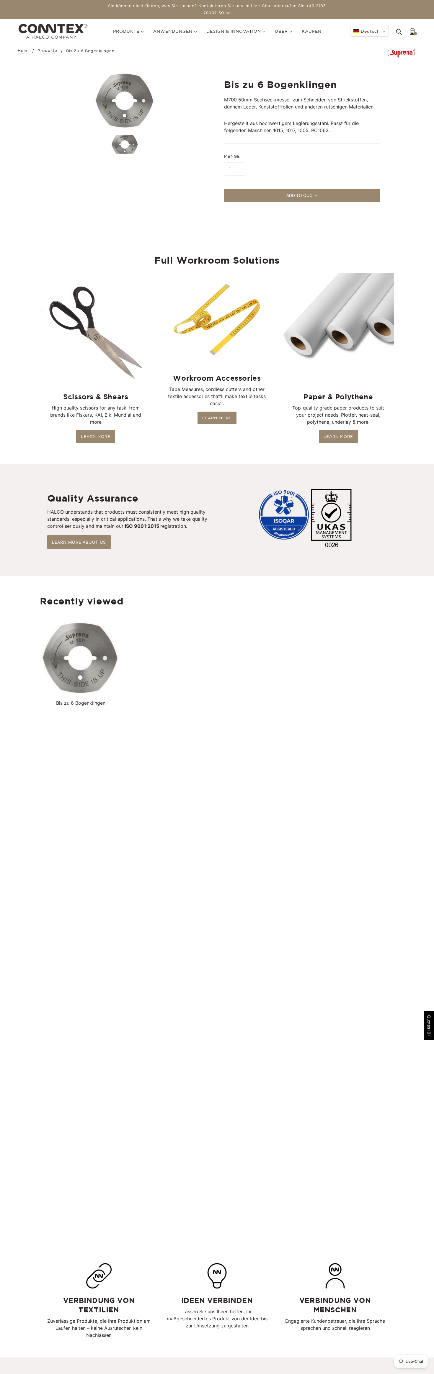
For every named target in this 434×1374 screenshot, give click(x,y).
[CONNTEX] (53, 31)
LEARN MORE (95, 436)
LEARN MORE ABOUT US (79, 542)
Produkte (47, 51)
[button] (369, 31)
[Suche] (399, 31)
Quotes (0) (429, 1025)
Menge (232, 156)
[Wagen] (412, 31)
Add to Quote (302, 195)
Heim (23, 51)
